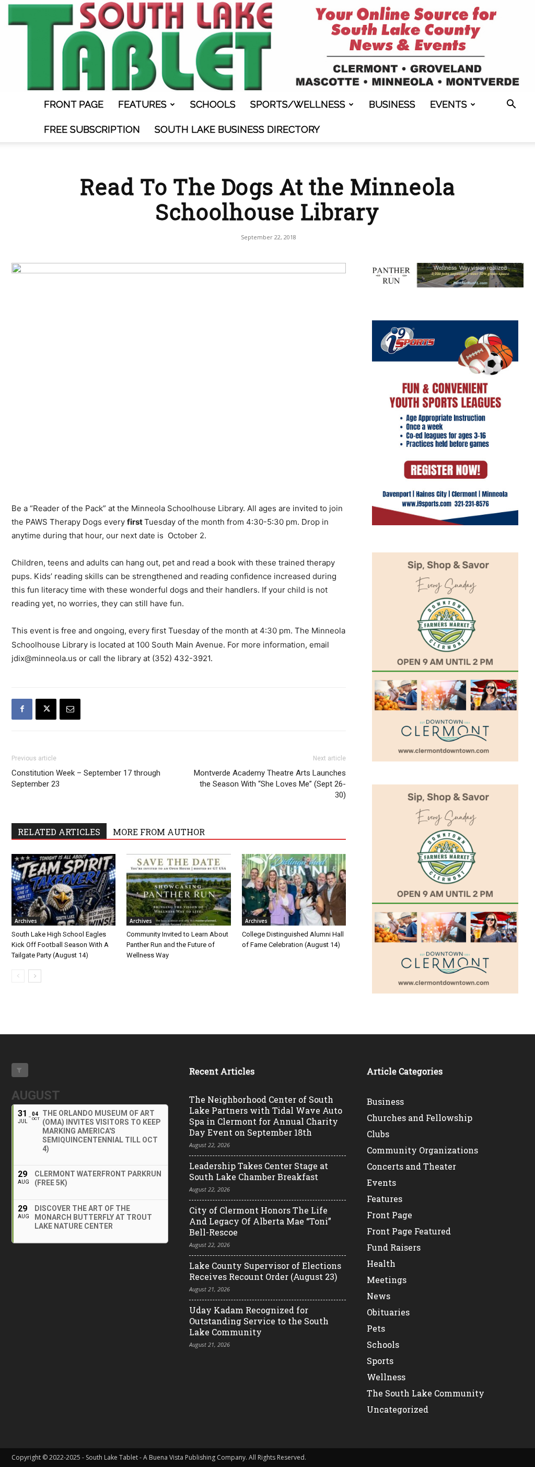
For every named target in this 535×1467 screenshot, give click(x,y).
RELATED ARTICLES (59, 831)
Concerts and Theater (411, 1166)
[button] (511, 105)
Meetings (386, 1279)
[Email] (70, 709)
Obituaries (388, 1312)
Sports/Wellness (297, 104)
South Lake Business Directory (237, 129)
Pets (376, 1328)
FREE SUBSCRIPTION (92, 129)
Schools (213, 104)
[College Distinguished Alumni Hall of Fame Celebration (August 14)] (294, 890)
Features (142, 104)
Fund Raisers (394, 1247)
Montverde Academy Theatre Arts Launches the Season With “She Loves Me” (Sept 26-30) (270, 784)
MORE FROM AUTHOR (159, 831)
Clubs (378, 1133)
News (378, 1295)
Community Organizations (422, 1150)
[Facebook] (21, 709)
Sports (380, 1360)
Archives (26, 921)
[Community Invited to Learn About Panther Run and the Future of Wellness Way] (178, 890)
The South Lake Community (425, 1393)
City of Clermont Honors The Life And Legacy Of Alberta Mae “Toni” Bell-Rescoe (260, 1221)
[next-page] (34, 976)
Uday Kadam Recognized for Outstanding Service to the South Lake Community (259, 1320)
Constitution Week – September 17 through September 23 (85, 778)
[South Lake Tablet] (267, 46)
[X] (46, 709)
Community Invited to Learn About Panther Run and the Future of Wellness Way (177, 944)
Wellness (386, 1376)
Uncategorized (397, 1409)
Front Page (73, 104)
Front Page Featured (409, 1231)
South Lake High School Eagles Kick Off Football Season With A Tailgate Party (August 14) (60, 944)
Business (392, 104)
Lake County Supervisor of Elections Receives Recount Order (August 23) (265, 1271)
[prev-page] (18, 976)
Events (448, 104)
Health (381, 1263)
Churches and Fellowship (419, 1117)
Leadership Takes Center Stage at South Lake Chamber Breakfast (258, 1171)
